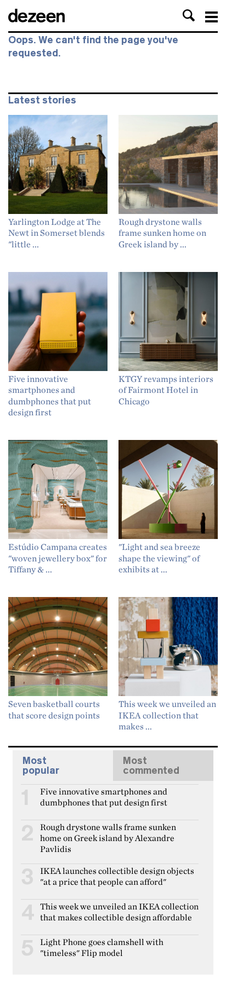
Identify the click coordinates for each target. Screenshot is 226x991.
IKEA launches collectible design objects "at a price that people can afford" (117, 875)
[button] (188, 15)
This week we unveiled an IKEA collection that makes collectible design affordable (119, 911)
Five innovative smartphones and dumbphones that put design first (103, 796)
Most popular (40, 765)
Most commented (151, 765)
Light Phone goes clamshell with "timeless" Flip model (101, 947)
